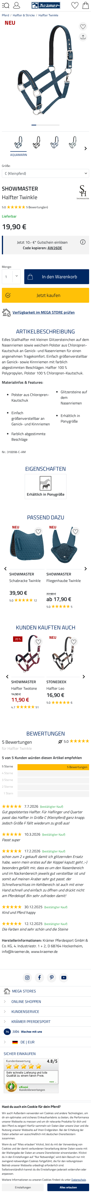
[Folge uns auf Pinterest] (51, 977)
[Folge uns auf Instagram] (27, 977)
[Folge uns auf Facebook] (39, 977)
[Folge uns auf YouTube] (63, 977)
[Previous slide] (5, 148)
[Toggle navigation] (5, 5)
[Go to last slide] (5, 568)
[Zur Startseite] (45, 5)
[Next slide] (85, 148)
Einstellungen (23, 1187)
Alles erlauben (68, 1187)
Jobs (24, 1031)
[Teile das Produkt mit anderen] (83, 37)
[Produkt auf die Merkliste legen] (83, 26)
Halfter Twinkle (48, 15)
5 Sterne (7, 766)
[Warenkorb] (85, 5)
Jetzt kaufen (48, 295)
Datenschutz (78, 1179)
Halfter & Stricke (24, 15)
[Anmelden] (16, 5)
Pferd (5, 15)
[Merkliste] (74, 5)
